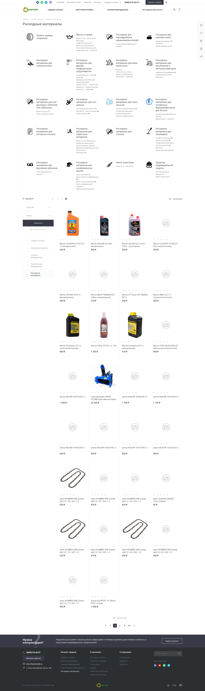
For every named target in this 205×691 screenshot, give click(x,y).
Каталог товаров (68, 652)
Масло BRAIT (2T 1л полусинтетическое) (162, 296)
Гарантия (87, 2)
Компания (60, 2)
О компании (125, 652)
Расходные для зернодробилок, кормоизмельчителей (127, 37)
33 (129, 625)
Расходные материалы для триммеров (163, 131)
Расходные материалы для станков (124, 131)
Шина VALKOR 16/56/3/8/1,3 (103, 447)
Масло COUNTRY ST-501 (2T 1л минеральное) (72, 245)
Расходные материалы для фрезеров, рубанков (46, 165)
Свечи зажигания (125, 162)
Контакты (97, 2)
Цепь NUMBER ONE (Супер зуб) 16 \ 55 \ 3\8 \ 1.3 (103, 500)
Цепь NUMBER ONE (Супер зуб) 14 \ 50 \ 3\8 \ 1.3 (103, 551)
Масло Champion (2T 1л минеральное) (132, 347)
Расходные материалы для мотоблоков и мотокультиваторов (166, 64)
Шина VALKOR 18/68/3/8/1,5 (134, 396)
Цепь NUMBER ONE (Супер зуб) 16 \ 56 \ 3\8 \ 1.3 (134, 500)
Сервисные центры (98, 675)
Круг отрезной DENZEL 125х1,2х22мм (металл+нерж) (163, 501)
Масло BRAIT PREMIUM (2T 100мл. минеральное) (103, 296)
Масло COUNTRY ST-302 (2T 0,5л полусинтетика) (165, 245)
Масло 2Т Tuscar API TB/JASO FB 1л (135, 296)
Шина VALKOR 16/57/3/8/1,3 (134, 447)
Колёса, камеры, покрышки (44, 37)
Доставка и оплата (74, 2)
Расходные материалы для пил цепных (86, 102)
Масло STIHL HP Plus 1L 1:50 (103, 345)
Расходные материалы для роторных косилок (46, 131)
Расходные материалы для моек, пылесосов (127, 63)
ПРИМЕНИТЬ (38, 223)
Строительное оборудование (72, 668)
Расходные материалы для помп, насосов (127, 102)
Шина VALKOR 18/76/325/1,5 (166, 396)
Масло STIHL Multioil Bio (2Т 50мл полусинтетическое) (165, 347)
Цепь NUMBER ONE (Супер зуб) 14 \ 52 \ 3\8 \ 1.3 (165, 551)
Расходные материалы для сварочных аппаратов (84, 132)
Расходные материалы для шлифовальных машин (84, 166)
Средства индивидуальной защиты (164, 165)
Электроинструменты (69, 661)
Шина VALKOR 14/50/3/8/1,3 (72, 447)
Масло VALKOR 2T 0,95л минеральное (101, 245)
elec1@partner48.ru (34, 664)
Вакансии (123, 661)
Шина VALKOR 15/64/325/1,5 (166, 447)
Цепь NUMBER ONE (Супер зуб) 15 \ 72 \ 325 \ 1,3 (72, 551)
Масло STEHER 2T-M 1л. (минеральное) (70, 296)
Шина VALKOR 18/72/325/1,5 (72, 396)
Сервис (93, 668)
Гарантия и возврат (98, 661)
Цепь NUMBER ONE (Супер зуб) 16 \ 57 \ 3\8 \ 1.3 (72, 602)
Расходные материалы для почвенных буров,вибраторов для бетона (165, 105)
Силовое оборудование (70, 664)
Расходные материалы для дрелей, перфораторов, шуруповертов (84, 66)
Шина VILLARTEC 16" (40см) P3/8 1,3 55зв (103, 602)
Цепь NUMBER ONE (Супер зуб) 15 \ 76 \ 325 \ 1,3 (72, 500)
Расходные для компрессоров (163, 36)
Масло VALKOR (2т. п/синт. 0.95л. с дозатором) (134, 245)
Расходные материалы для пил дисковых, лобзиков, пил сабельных (47, 103)
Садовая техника (68, 657)
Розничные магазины (99, 671)
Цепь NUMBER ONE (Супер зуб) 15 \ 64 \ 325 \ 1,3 (134, 551)
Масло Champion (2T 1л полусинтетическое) (70, 347)
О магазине (95, 652)
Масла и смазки (84, 34)
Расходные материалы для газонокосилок (44, 63)
